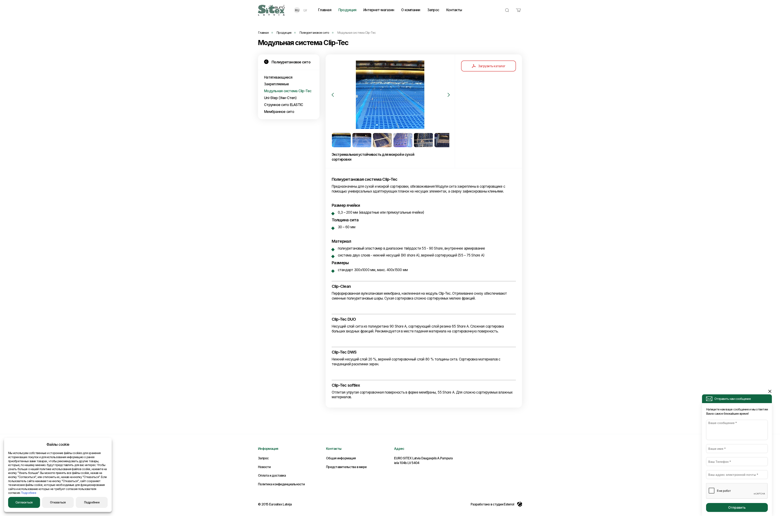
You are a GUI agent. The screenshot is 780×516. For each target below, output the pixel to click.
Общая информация (341, 458)
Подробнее (28, 492)
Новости (264, 467)
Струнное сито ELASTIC (283, 105)
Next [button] (449, 95)
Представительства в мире (346, 467)
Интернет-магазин (378, 10)
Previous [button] (333, 95)
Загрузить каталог (491, 66)
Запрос (433, 10)
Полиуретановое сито (314, 33)
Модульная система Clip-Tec (288, 91)
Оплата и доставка (272, 475)
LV (305, 10)
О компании (410, 10)
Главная (324, 10)
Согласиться (24, 502)
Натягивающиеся (278, 77)
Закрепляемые (276, 84)
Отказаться (58, 502)
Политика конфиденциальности (281, 484)
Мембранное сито (279, 112)
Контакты (454, 10)
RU (297, 10)
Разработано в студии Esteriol (492, 504)
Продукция (347, 10)
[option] (390, 95)
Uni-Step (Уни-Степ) (280, 98)
